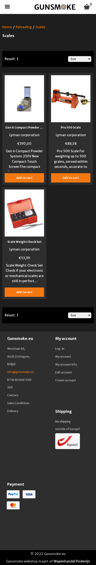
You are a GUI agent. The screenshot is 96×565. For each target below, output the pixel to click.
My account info (66, 364)
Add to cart (24, 177)
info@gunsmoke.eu (20, 372)
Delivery (12, 411)
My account (63, 356)
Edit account (63, 372)
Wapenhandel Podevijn (72, 561)
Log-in (59, 348)
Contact (12, 395)
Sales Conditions (18, 403)
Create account (65, 380)
